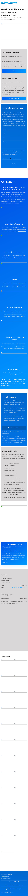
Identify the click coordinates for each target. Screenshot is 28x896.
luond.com (23, 316)
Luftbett (14, 280)
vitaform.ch (21, 258)
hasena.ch (18, 312)
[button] (26, 2)
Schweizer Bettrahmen (14, 308)
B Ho (11, 892)
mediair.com (18, 286)
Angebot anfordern (14, 98)
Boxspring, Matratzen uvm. (14, 252)
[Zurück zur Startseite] (9, 2)
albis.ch (11, 374)
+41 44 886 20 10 (15, 881)
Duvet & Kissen (14, 369)
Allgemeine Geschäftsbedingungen (14, 888)
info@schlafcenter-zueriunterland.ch (19, 587)
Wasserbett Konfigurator (14, 427)
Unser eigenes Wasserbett (14, 224)
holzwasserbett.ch (22, 231)
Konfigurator (14, 70)
